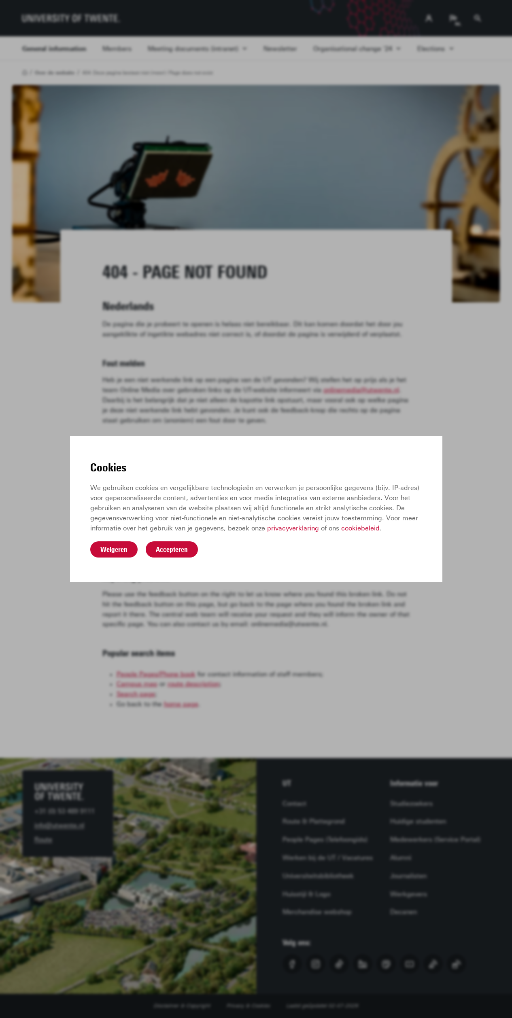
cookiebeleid (360, 528)
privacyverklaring (293, 528)
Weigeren (113, 549)
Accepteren (172, 549)
